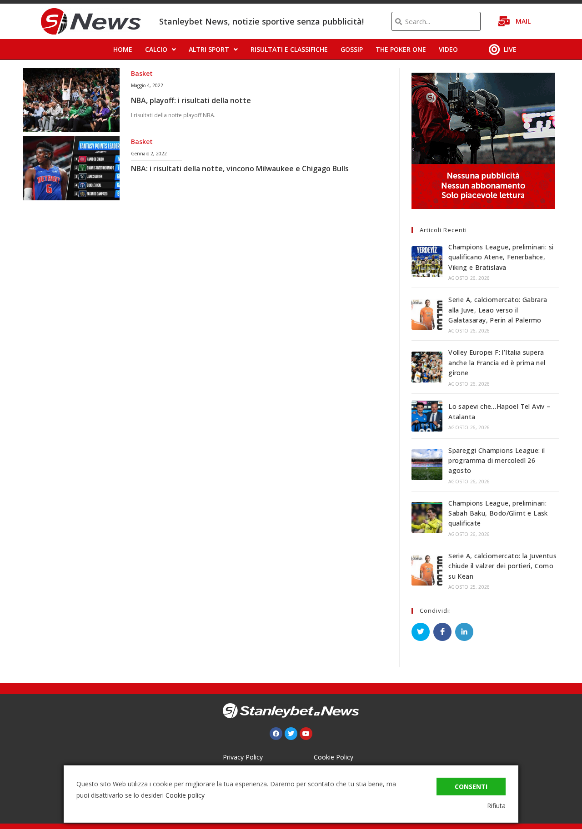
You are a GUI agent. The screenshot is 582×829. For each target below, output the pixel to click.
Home (122, 49)
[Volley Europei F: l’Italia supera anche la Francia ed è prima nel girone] (426, 367)
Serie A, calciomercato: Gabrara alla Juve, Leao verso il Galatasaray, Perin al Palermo (497, 309)
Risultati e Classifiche (289, 49)
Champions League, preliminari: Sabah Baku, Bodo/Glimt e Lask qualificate (498, 513)
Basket (142, 73)
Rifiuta (496, 805)
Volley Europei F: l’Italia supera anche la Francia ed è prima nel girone (496, 362)
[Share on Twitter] (420, 632)
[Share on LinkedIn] (464, 632)
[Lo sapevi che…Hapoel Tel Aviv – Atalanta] (426, 416)
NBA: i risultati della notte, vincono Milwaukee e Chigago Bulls (240, 169)
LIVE (510, 49)
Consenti (471, 786)
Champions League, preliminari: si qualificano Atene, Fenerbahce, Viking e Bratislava (500, 257)
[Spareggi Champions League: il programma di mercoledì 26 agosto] (426, 464)
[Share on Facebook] (442, 632)
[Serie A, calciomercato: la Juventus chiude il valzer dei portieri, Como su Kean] (426, 570)
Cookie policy (185, 795)
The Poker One (401, 49)
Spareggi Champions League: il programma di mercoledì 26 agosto (496, 460)
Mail (523, 21)
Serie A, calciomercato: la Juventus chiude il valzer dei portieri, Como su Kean (502, 566)
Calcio (156, 49)
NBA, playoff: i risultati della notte (191, 100)
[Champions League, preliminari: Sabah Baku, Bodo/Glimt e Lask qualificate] (426, 517)
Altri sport (209, 49)
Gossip (352, 49)
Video (448, 49)
